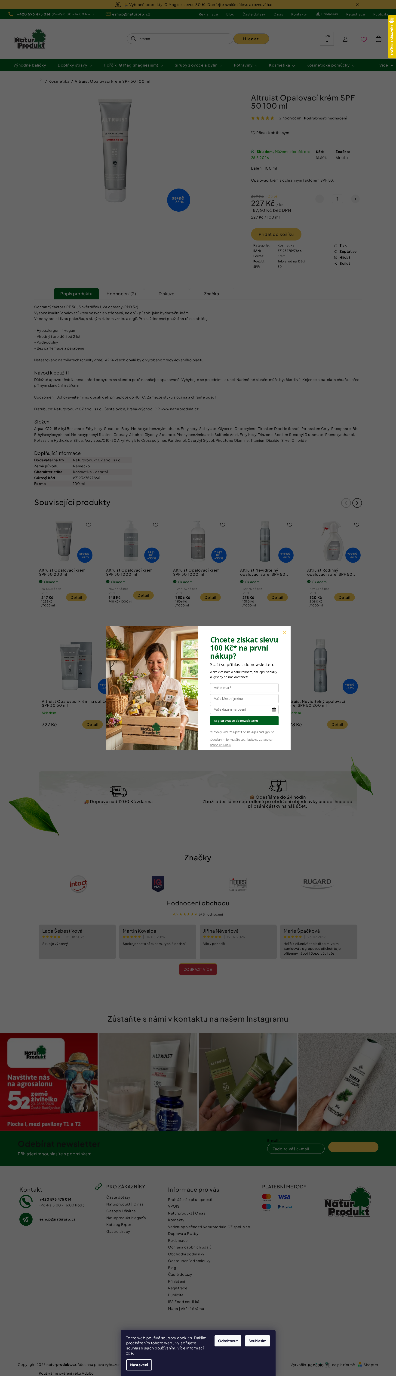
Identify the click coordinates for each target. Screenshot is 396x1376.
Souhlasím (258, 1340)
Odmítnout (228, 1340)
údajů (227, 745)
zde (129, 1353)
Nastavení (139, 1364)
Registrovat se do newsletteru (236, 720)
